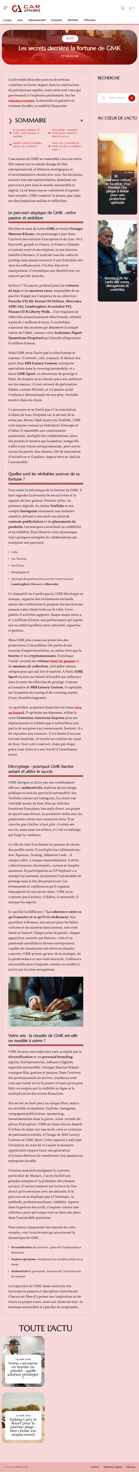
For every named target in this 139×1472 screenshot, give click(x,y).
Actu (70, 38)
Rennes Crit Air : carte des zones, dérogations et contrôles (117, 283)
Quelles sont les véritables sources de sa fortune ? (27, 144)
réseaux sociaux (21, 100)
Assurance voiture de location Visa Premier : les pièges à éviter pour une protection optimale (117, 191)
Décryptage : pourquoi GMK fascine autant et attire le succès (64, 133)
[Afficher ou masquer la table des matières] (64, 121)
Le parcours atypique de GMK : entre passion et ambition (26, 133)
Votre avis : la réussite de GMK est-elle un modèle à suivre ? (67, 146)
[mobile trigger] (7, 8)
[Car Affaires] (26, 8)
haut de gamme (63, 661)
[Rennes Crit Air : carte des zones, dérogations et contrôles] (117, 261)
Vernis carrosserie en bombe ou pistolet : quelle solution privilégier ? (23, 1371)
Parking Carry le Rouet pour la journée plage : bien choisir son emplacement (23, 1427)
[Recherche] (122, 8)
